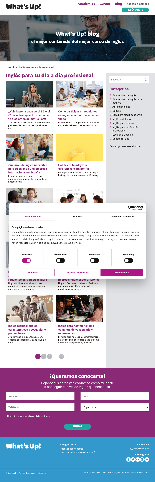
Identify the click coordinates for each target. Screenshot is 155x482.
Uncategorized (120, 138)
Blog (118, 4)
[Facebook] (128, 459)
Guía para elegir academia (127, 114)
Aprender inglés (121, 106)
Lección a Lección (122, 134)
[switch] (60, 260)
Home (8, 67)
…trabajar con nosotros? (72, 448)
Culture (116, 110)
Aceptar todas (121, 272)
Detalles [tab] (77, 216)
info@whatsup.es (141, 449)
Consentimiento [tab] (32, 216)
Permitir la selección (77, 272)
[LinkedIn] (146, 459)
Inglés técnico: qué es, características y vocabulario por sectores (27, 329)
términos (23, 416)
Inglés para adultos (123, 123)
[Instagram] (142, 459)
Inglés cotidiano (121, 119)
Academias (86, 4)
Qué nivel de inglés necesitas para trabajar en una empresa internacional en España (27, 168)
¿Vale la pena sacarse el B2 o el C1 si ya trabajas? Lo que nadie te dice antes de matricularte (29, 115)
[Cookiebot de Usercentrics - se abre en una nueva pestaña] (130, 207)
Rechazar (33, 272)
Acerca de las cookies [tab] (123, 216)
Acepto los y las (30, 416)
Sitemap (42, 473)
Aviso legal (11, 473)
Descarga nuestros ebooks (124, 146)
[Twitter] (133, 459)
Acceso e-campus (138, 3)
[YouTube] (137, 459)
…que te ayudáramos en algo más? (77, 452)
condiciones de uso (41, 416)
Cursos (105, 4)
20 (61, 356)
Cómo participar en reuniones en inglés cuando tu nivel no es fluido (78, 115)
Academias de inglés (124, 95)
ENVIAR (78, 426)
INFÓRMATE (135, 10)
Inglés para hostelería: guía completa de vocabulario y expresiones (76, 329)
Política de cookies (27, 473)
